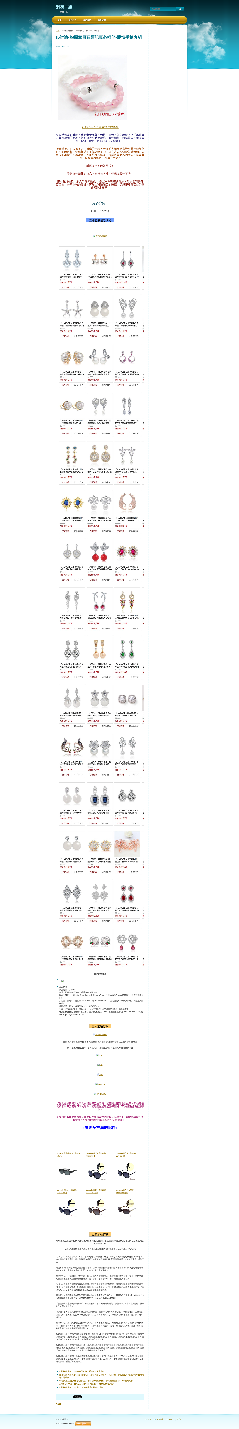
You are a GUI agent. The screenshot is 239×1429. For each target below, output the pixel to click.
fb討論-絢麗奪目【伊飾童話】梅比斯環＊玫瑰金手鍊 (81, 1371)
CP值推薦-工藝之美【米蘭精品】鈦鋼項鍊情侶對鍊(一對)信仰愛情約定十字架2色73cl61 (97, 1381)
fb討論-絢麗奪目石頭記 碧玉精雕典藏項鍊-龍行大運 (81, 1387)
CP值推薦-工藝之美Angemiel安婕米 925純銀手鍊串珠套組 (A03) (86, 1384)
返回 (59, 1404)
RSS (170, 1419)
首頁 (57, 31)
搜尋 (180, 9)
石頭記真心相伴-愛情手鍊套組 (100, 127)
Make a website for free (65, 1424)
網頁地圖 (160, 1419)
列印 (179, 1419)
